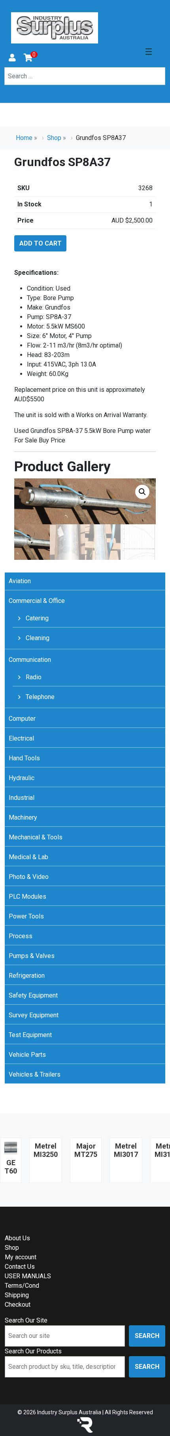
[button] (142, 492)
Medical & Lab (28, 857)
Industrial (21, 797)
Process (20, 936)
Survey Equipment (34, 1015)
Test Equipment (30, 1035)
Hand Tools (24, 758)
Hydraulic (21, 778)
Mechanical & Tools (35, 837)
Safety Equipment (33, 995)
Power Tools (26, 916)
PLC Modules (27, 896)
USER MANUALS (28, 1276)
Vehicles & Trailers (34, 1074)
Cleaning (36, 638)
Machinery (23, 817)
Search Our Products (33, 1351)
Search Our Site (26, 1320)
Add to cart (40, 243)
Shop (54, 138)
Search (147, 1336)
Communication (30, 659)
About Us (17, 1238)
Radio (33, 677)
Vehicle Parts (27, 1054)
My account (20, 1257)
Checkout (17, 1304)
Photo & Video (29, 876)
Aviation (20, 581)
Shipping (17, 1295)
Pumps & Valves (32, 956)
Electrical (21, 738)
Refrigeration (27, 975)
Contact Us (20, 1266)
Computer (22, 718)
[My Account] (12, 58)
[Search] (9, 88)
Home (24, 138)
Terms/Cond (22, 1285)
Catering (36, 618)
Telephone (39, 697)
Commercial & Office (37, 601)
